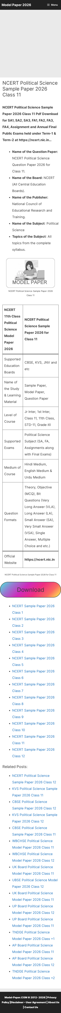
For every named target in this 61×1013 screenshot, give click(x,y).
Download (30, 589)
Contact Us (31, 1007)
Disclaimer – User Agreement (28, 1002)
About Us (53, 1002)
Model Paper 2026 (16, 5)
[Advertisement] (30, 43)
